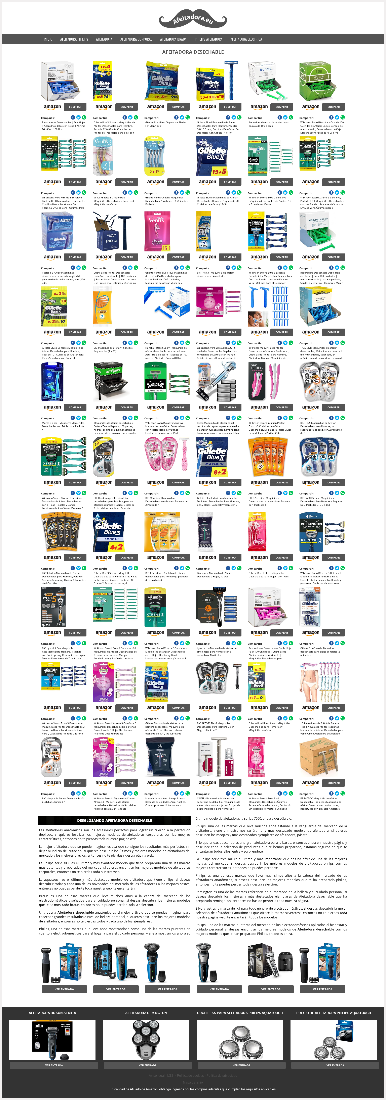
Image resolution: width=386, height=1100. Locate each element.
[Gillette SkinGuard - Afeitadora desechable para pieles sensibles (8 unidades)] (322, 607)
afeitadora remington (146, 1013)
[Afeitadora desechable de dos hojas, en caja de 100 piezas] (270, 81)
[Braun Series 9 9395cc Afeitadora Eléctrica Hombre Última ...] (270, 963)
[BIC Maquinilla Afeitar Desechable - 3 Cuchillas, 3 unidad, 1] (63, 757)
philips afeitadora (209, 39)
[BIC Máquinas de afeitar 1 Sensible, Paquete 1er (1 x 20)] (115, 306)
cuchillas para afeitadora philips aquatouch (240, 1013)
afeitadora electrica (246, 39)
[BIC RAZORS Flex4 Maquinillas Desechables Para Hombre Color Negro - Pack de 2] (218, 682)
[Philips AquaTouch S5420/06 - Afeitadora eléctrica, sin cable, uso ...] (218, 963)
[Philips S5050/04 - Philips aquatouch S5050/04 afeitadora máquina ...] (167, 963)
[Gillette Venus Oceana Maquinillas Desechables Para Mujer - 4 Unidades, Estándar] (167, 156)
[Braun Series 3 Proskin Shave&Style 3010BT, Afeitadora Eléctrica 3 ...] (115, 963)
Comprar (75, 107)
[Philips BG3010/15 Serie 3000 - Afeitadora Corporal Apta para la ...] (63, 963)
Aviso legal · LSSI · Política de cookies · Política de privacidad (193, 1075)
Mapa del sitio (193, 1082)
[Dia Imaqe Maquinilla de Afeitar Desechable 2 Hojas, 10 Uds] (218, 532)
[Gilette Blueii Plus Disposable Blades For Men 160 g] (167, 81)
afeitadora (104, 39)
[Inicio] (193, 28)
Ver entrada (64, 989)
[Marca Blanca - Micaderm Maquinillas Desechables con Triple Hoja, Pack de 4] (63, 382)
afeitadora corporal (136, 39)
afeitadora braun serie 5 (52, 1013)
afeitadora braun (173, 39)
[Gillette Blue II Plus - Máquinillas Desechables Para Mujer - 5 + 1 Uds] (270, 532)
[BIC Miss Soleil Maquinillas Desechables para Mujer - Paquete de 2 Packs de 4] (167, 457)
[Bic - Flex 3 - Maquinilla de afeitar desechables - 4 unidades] (218, 231)
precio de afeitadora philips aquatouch (333, 1013)
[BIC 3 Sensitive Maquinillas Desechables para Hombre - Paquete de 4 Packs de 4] (270, 457)
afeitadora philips (74, 39)
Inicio (48, 39)
